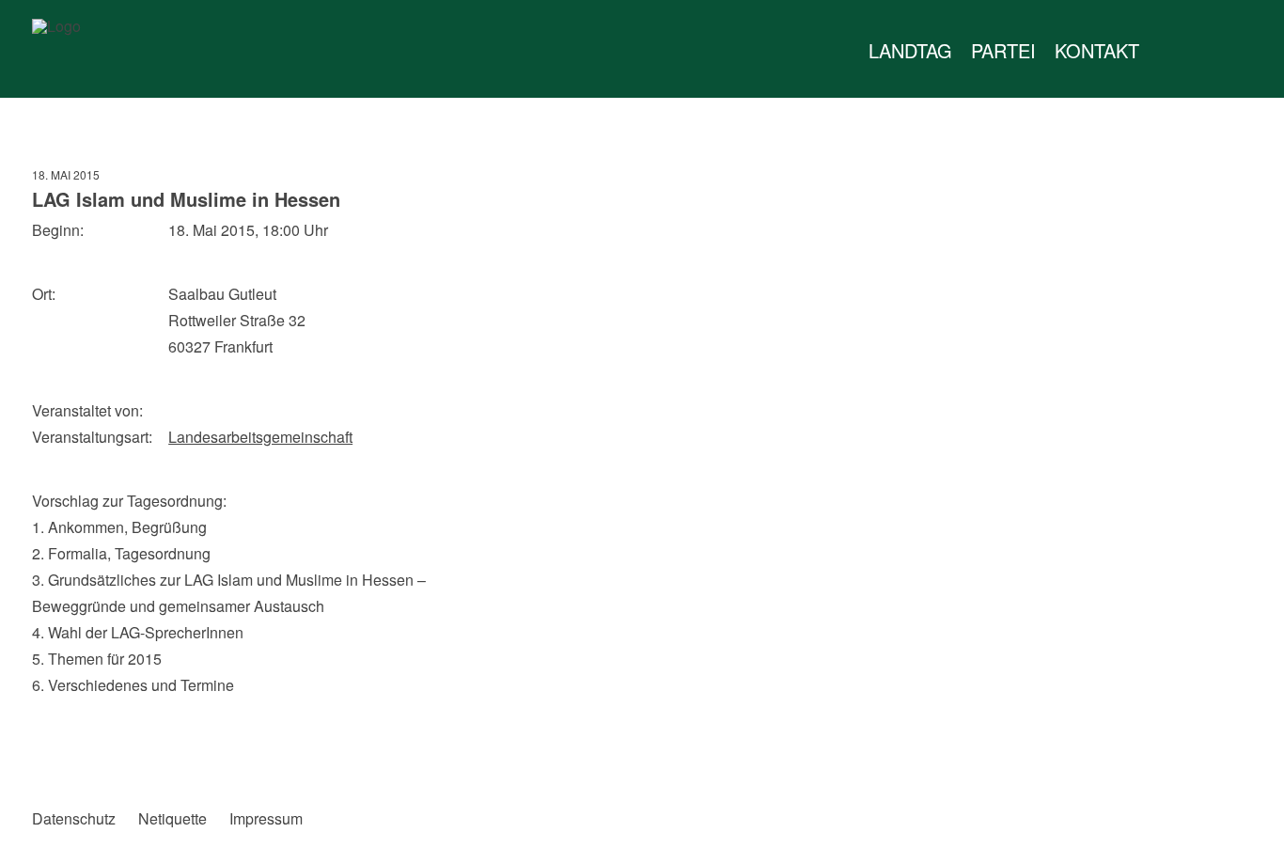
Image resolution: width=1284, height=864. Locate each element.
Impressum (266, 818)
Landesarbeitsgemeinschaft (260, 437)
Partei (1003, 50)
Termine (1205, 51)
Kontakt (1097, 50)
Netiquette (172, 818)
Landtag (910, 50)
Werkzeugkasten (1167, 51)
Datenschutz (74, 818)
